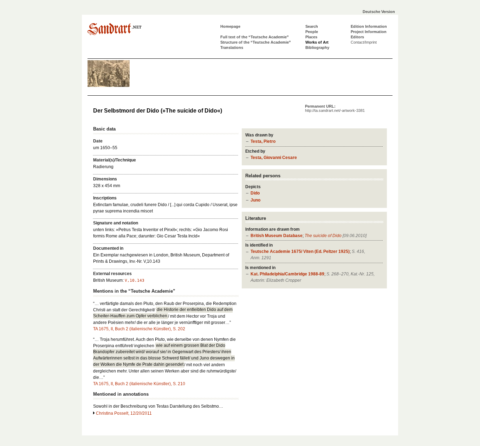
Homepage (230, 26)
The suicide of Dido (323, 235)
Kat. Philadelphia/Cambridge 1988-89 (287, 274)
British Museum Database (277, 235)
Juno (255, 200)
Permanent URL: (335, 108)
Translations (231, 47)
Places (311, 37)
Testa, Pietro (263, 141)
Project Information (369, 32)
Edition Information (369, 26)
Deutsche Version (379, 11)
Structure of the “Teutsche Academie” (255, 42)
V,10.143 (134, 280)
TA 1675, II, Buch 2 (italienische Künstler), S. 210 (139, 383)
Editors (357, 37)
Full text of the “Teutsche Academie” (254, 37)
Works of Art (317, 42)
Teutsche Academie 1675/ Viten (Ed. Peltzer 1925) (300, 251)
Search (311, 26)
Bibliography (317, 47)
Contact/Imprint (364, 42)
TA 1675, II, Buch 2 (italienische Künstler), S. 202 (139, 328)
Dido (255, 193)
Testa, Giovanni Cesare (274, 157)
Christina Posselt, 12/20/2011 (124, 413)
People (311, 32)
